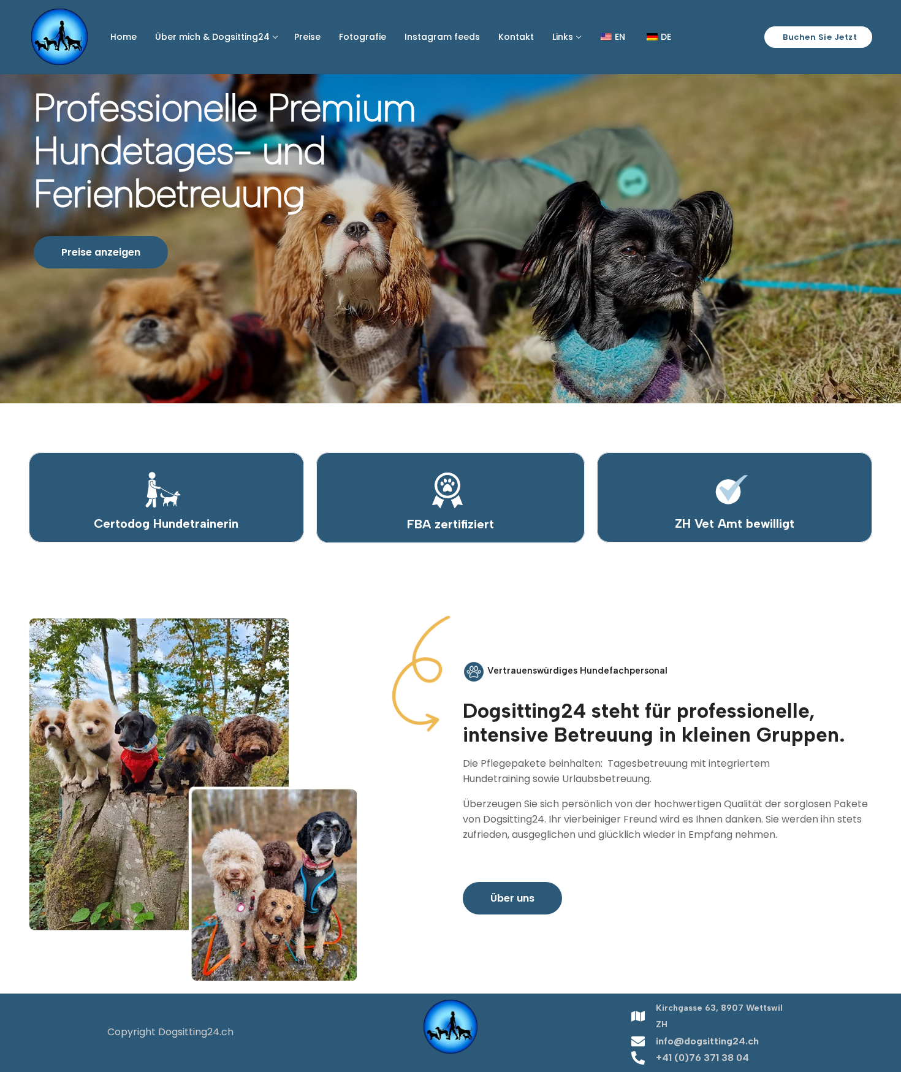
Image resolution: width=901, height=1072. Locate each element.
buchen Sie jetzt (820, 37)
